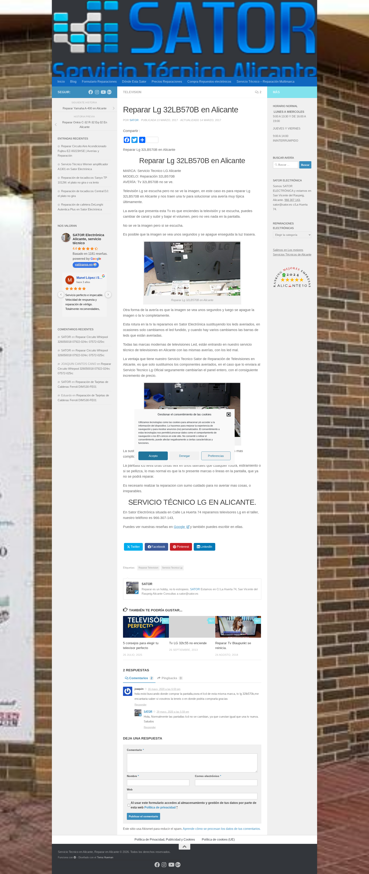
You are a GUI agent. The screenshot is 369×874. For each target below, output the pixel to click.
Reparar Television (148, 567)
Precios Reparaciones (167, 81)
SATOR (134, 120)
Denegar (184, 455)
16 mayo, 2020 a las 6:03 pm (164, 689)
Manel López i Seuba (90, 277)
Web (130, 789)
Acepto (153, 455)
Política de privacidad (160, 807)
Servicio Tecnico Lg (172, 567)
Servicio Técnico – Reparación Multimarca (265, 81)
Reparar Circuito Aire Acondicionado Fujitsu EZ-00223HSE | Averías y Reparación (82, 150)
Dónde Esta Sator (134, 81)
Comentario (135, 749)
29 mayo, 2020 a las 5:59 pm (173, 711)
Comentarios (140, 678)
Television (132, 92)
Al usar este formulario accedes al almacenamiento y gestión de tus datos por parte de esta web (193, 805)
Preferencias (216, 455)
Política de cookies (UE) (218, 839)
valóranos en (84, 264)
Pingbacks (172, 678)
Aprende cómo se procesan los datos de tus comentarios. (222, 828)
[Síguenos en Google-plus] (109, 92)
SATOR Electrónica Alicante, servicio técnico (88, 239)
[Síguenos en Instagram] (97, 92)
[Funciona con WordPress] (75, 857)
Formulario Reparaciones (99, 81)
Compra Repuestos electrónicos (209, 81)
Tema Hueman (105, 857)
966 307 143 (292, 200)
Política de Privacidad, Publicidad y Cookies (165, 839)
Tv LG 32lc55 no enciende (188, 643)
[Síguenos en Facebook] (90, 92)
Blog (73, 81)
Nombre (133, 776)
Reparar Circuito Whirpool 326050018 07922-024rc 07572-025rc (84, 368)
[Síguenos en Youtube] (103, 92)
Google (180, 527)
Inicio (61, 81)
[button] (229, 414)
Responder (140, 704)
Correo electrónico (208, 776)
